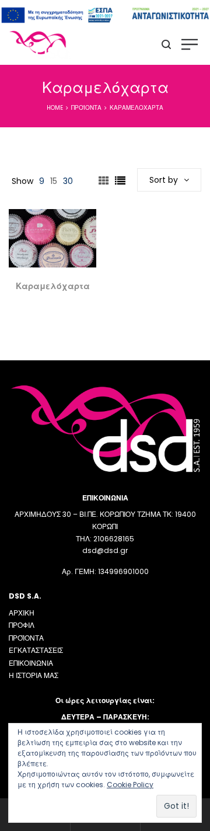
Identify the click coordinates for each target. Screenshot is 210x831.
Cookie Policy (130, 785)
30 (68, 181)
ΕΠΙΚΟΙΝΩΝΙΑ (31, 663)
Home (55, 107)
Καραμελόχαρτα (53, 286)
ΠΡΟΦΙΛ (21, 625)
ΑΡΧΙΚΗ (21, 613)
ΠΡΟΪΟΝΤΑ (26, 638)
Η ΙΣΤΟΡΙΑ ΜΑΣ (33, 675)
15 (53, 181)
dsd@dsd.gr (105, 550)
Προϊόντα (86, 107)
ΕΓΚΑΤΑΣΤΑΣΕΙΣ (36, 650)
